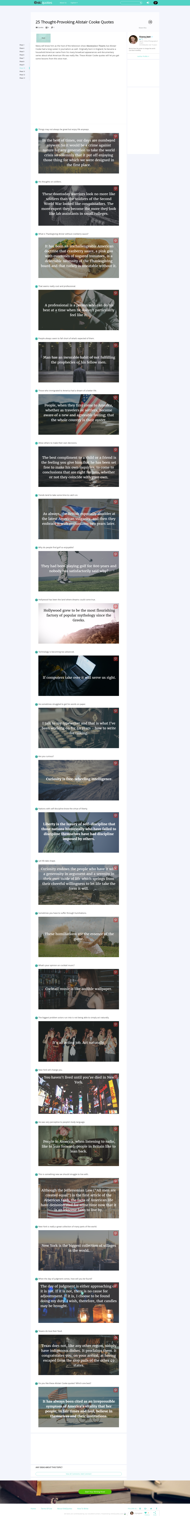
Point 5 (22, 51)
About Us (63, 3)
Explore (74, 3)
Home (33, 1508)
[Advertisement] (79, 76)
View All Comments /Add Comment (78, 1474)
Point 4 (22, 48)
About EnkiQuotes (64, 1508)
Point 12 (22, 75)
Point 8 (22, 61)
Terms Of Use (46, 1508)
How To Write (82, 1508)
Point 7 (22, 58)
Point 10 (22, 68)
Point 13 (22, 78)
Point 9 (22, 65)
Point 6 (22, 55)
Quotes (40, 27)
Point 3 (22, 45)
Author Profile (142, 56)
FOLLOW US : (132, 1509)
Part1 (43, 38)
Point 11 (22, 71)
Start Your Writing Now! (95, 1491)
